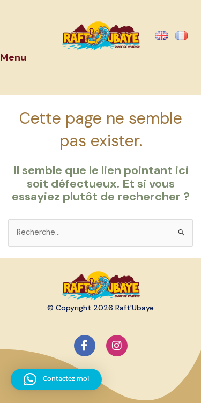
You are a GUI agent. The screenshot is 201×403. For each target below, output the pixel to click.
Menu (13, 57)
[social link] (84, 345)
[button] (56, 379)
